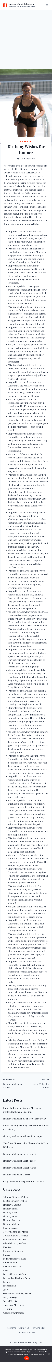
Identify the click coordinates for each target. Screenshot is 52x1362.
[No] (49, 1354)
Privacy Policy (38, 1327)
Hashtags (7, 1247)
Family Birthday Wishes (14, 1239)
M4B (21, 158)
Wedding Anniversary (13, 1312)
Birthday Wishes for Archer (12, 1083)
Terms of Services (26, 1332)
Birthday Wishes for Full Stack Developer (23, 1136)
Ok (26, 1358)
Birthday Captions (12, 1204)
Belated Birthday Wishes (15, 1200)
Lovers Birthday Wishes (14, 1274)
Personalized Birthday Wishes (17, 1278)
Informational (10, 1262)
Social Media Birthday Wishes (17, 1293)
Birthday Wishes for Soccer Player (19, 1167)
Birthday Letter (10, 1216)
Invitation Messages (12, 1266)
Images (6, 1254)
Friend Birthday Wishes (14, 1243)
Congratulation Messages (15, 1235)
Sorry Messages (11, 1297)
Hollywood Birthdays (13, 1251)
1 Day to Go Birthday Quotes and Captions (23, 1181)
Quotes (6, 1289)
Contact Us (23, 1327)
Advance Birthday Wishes (15, 1197)
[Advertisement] (26, 37)
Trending (7, 1308)
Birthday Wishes (26, 141)
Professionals (9, 1285)
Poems (6, 1281)
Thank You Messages (13, 1305)
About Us (11, 1327)
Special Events (10, 1301)
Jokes (5, 1270)
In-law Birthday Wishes (14, 1258)
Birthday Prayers (11, 1220)
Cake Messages (10, 1227)
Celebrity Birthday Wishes (15, 1231)
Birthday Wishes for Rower (39, 1083)
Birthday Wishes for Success (16, 1174)
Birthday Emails (11, 1208)
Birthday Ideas (10, 1212)
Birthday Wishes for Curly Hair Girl (20, 1154)
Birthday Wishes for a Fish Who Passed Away (24, 1118)
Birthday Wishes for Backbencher (19, 1160)
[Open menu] (46, 5)
